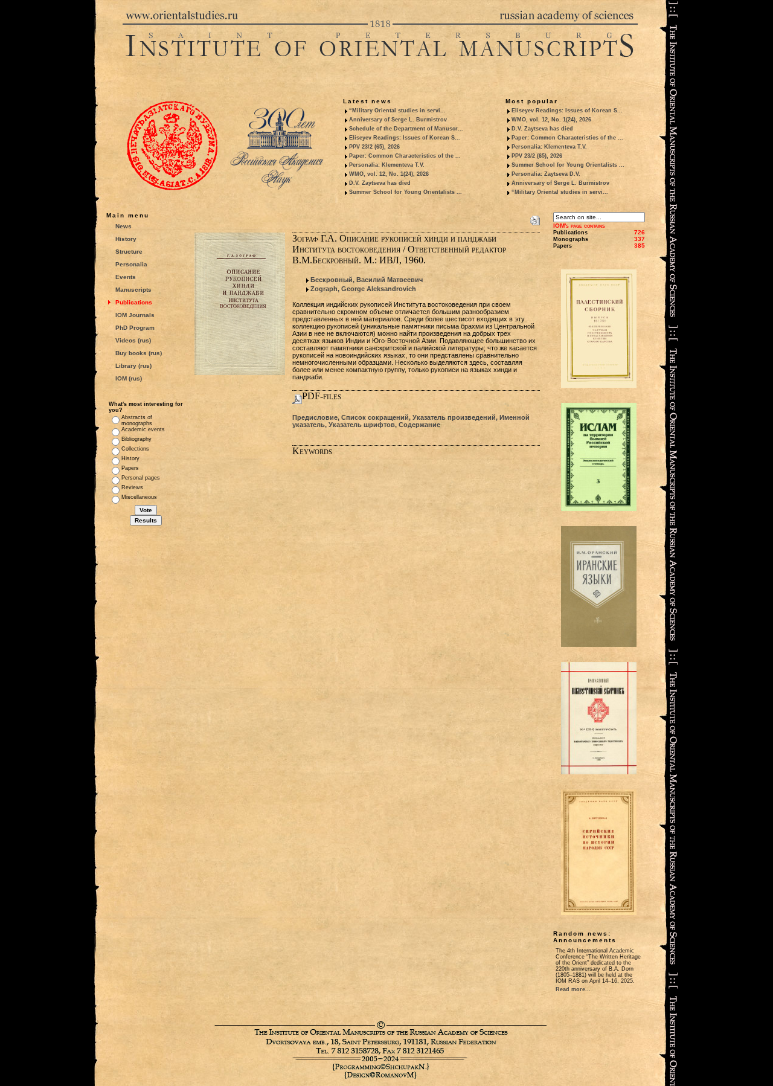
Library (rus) (133, 365)
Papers (130, 468)
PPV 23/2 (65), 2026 (374, 147)
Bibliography (136, 439)
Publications (133, 302)
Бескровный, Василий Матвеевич (366, 279)
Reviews (132, 487)
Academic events (143, 429)
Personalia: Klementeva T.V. (387, 165)
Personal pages (140, 478)
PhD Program (135, 327)
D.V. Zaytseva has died (380, 183)
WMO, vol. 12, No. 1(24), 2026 (389, 174)
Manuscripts (133, 289)
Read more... (573, 989)
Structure (129, 251)
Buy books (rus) (138, 353)
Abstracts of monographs (136, 420)
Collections (135, 449)
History (125, 239)
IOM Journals (135, 315)
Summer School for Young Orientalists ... (405, 192)
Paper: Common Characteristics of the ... (405, 156)
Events (125, 277)
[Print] (535, 218)
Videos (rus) (133, 340)
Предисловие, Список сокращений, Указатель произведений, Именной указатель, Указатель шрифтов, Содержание (411, 421)
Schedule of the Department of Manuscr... (406, 129)
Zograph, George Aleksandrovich (363, 288)
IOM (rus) (128, 378)
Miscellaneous (139, 497)
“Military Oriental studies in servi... (397, 111)
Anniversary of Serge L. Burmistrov (398, 120)
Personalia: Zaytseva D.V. (546, 174)
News (123, 226)
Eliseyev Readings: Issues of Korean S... (404, 138)
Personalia (131, 264)
